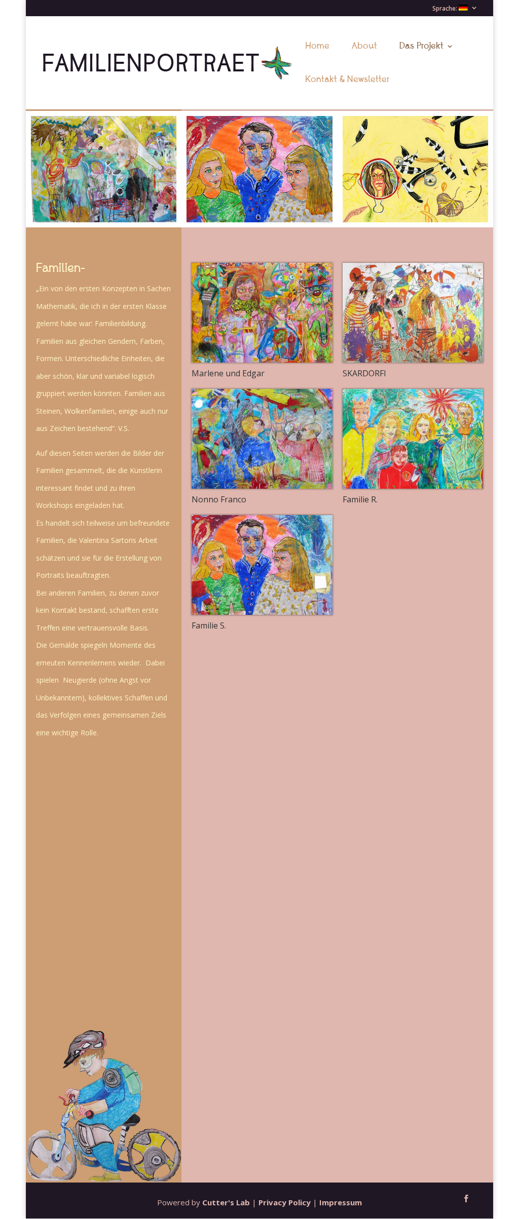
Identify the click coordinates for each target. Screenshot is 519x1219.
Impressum (340, 1202)
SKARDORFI (364, 373)
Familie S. (209, 625)
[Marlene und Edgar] (262, 313)
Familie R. (360, 499)
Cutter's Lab (226, 1202)
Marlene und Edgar (228, 373)
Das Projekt (421, 47)
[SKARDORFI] (413, 313)
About (364, 47)
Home (317, 47)
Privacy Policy (284, 1202)
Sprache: (445, 9)
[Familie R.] (413, 439)
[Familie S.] (262, 565)
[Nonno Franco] (262, 439)
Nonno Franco (219, 499)
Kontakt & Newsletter (347, 80)
